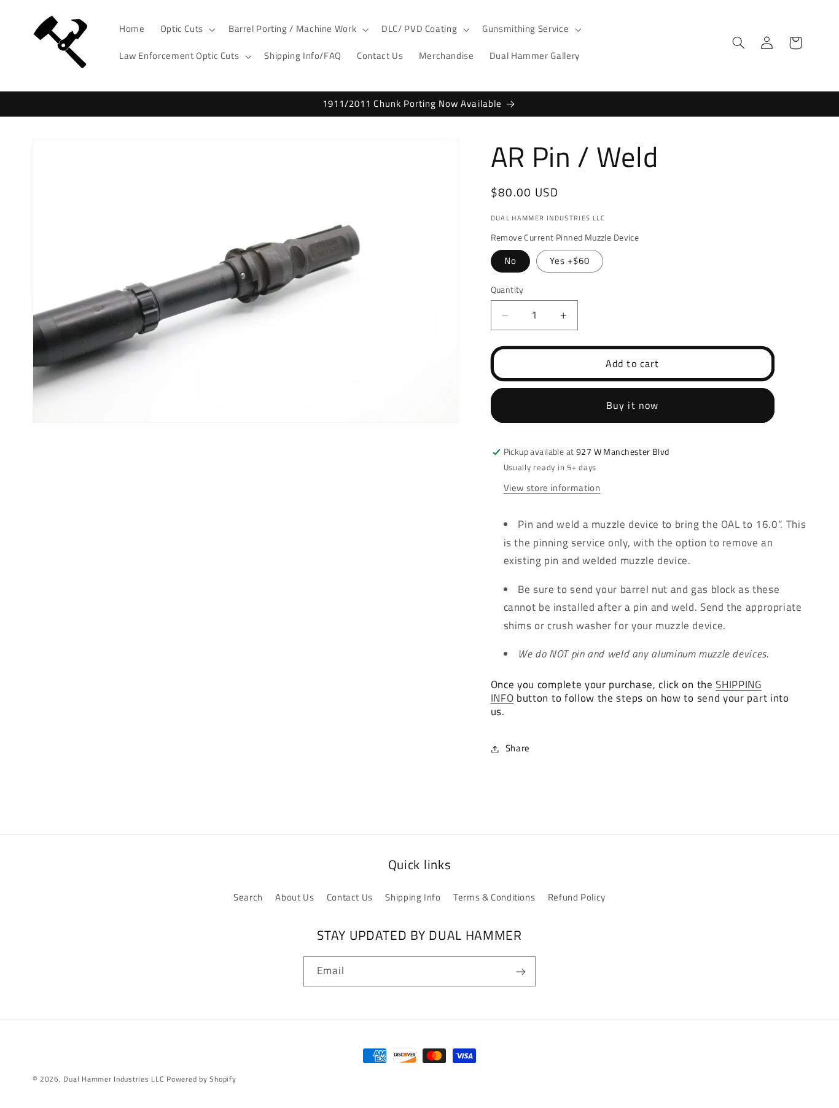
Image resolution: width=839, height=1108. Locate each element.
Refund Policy (577, 896)
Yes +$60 (570, 261)
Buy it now (632, 405)
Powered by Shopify (201, 1079)
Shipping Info (412, 896)
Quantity (507, 290)
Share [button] (517, 749)
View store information (552, 488)
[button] (186, 29)
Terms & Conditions (494, 896)
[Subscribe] (521, 971)
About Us (294, 896)
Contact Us (350, 896)
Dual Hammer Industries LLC (113, 1079)
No (510, 261)
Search (248, 896)
